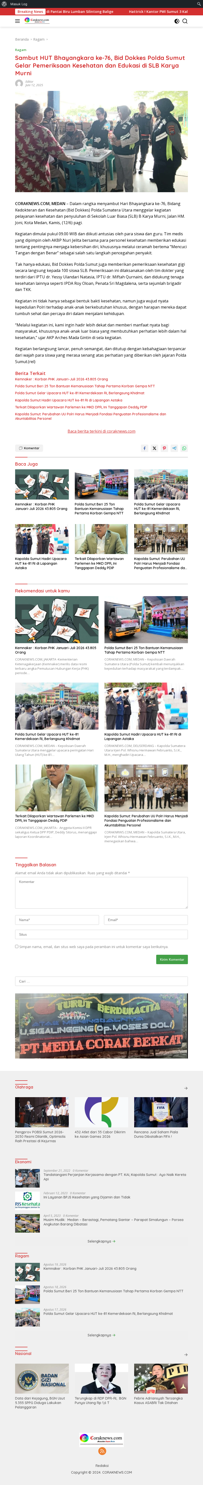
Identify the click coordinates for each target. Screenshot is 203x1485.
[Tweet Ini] (154, 448)
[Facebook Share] (144, 448)
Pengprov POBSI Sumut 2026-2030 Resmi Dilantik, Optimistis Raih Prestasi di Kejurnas (40, 1136)
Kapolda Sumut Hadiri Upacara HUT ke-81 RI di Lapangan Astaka (68, 400)
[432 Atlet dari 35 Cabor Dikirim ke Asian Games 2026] (101, 1112)
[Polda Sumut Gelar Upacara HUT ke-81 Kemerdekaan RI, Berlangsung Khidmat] (161, 484)
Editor (29, 82)
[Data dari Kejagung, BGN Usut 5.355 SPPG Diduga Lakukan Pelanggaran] (42, 1379)
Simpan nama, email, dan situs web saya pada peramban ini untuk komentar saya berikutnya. (93, 946)
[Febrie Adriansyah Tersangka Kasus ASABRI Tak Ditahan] (161, 1379)
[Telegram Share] (174, 448)
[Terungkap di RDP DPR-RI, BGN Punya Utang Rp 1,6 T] (101, 1379)
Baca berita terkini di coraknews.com (101, 431)
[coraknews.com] (36, 21)
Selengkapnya (100, 1241)
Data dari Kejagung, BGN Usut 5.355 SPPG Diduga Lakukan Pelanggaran (40, 1402)
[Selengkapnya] (186, 1088)
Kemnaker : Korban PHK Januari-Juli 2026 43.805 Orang (61, 379)
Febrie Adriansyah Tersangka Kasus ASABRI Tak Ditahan (158, 1400)
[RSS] (102, 1451)
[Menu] (18, 21)
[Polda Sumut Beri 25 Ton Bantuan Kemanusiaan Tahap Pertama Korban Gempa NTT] (101, 484)
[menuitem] (4, 4)
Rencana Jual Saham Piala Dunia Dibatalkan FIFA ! (156, 1134)
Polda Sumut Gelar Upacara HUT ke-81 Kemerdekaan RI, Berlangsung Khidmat (79, 393)
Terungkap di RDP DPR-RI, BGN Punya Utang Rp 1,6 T (100, 1400)
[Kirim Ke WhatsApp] (184, 448)
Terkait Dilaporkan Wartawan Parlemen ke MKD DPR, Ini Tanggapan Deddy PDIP (81, 407)
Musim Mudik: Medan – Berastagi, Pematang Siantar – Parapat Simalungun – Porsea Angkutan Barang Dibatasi (113, 1222)
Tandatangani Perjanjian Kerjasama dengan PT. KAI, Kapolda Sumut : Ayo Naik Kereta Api (115, 1176)
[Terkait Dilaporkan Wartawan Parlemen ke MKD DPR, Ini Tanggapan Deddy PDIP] (101, 539)
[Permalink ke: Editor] (19, 83)
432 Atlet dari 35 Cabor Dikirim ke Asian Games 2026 (100, 1134)
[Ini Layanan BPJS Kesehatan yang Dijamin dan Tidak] (27, 1201)
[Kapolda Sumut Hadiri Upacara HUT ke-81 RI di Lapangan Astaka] (42, 539)
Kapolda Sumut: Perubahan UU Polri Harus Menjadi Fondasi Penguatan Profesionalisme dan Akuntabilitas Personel (90, 416)
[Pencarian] (185, 21)
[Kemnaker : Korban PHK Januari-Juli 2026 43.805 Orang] (42, 484)
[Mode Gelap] (177, 21)
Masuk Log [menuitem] (18, 4)
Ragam (20, 50)
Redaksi (102, 1465)
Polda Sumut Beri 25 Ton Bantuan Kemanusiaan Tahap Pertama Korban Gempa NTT (85, 386)
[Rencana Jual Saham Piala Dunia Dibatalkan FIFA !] (161, 1112)
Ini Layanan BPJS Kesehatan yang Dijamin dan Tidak (87, 1197)
